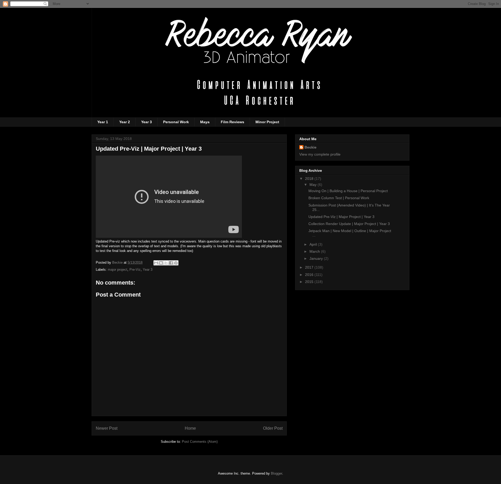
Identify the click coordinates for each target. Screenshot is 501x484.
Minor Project (267, 122)
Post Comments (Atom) (200, 442)
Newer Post (106, 428)
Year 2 (124, 122)
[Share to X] (166, 262)
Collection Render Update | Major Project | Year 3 (349, 224)
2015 (309, 282)
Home (190, 428)
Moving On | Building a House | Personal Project (348, 191)
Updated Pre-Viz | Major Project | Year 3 (341, 217)
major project (117, 269)
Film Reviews (232, 122)
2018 (309, 178)
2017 (309, 267)
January (316, 258)
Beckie (311, 147)
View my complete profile (320, 154)
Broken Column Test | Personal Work (338, 198)
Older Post (273, 428)
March (315, 251)
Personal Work (176, 122)
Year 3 (146, 122)
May (313, 184)
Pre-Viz (135, 269)
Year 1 (102, 122)
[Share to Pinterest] (175, 262)
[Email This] (156, 262)
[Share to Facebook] (171, 262)
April (313, 244)
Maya (205, 122)
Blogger (276, 473)
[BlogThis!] (161, 262)
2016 (309, 275)
